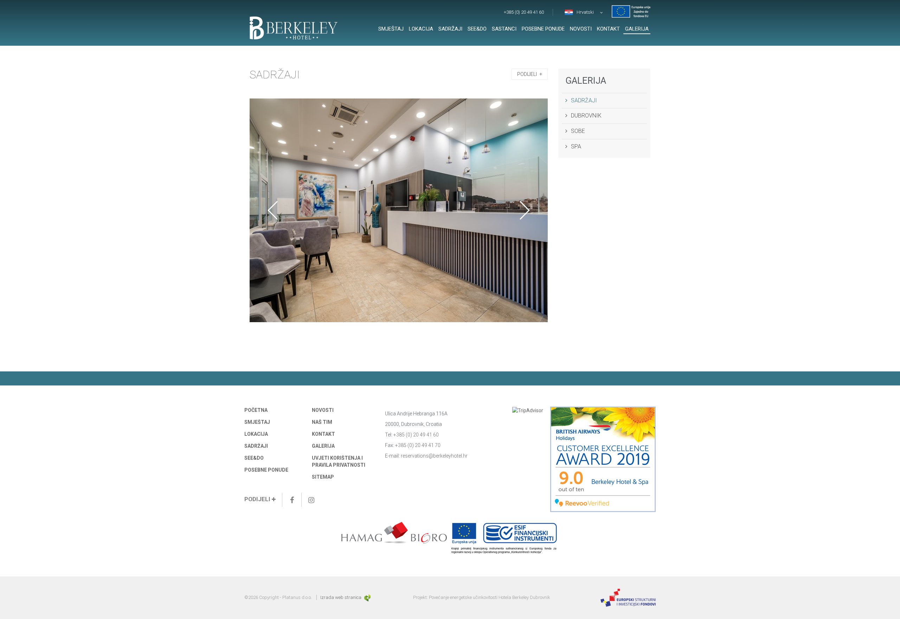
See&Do (477, 29)
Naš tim (322, 422)
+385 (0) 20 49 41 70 (418, 445)
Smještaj (391, 29)
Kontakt (608, 29)
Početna (256, 410)
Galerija (637, 29)
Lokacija (421, 29)
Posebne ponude (543, 29)
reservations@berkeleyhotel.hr (434, 456)
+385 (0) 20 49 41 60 (524, 12)
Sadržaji (450, 29)
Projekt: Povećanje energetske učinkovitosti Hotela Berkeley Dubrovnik (481, 597)
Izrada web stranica (341, 597)
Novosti (581, 29)
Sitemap (323, 477)
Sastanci (504, 29)
